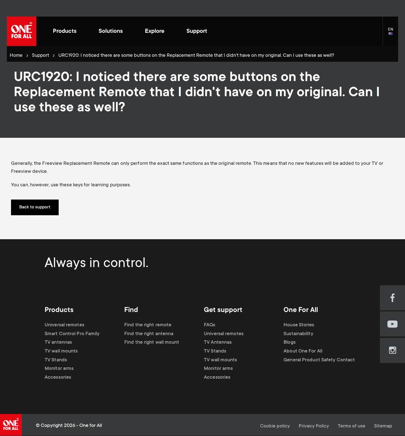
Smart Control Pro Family (72, 334)
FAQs (209, 325)
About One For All (303, 351)
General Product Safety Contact (319, 360)
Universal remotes (64, 325)
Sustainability (298, 334)
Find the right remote (147, 325)
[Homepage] (21, 31)
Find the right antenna (148, 334)
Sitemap (383, 426)
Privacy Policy (314, 426)
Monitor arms (59, 369)
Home (16, 55)
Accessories (58, 377)
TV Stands (56, 360)
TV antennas (58, 342)
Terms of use (351, 426)
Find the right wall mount (151, 342)
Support (197, 31)
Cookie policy (275, 426)
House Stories (299, 325)
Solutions (111, 31)
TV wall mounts (61, 351)
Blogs (290, 342)
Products (65, 31)
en (393, 34)
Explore (154, 31)
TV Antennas (218, 342)
